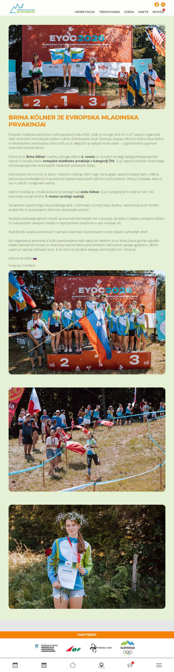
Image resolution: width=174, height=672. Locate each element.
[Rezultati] (44, 665)
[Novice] (130, 665)
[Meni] (159, 665)
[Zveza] (72, 665)
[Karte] (101, 665)
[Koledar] (15, 665)
